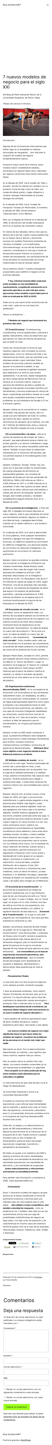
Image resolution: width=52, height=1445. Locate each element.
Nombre (8, 1355)
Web (5, 1378)
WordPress (26, 1440)
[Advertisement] (26, 44)
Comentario (10, 1328)
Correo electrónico (13, 1367)
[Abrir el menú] (47, 4)
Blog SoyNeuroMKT (12, 5)
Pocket (7, 1247)
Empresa (38, 1277)
